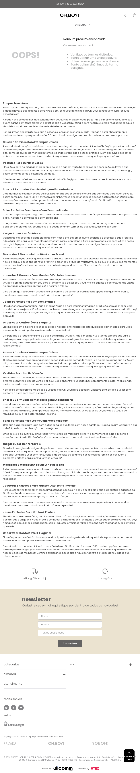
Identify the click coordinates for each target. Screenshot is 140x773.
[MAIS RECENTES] (104, 25)
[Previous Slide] (5, 574)
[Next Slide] (134, 574)
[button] (101, 664)
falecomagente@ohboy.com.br (93, 760)
